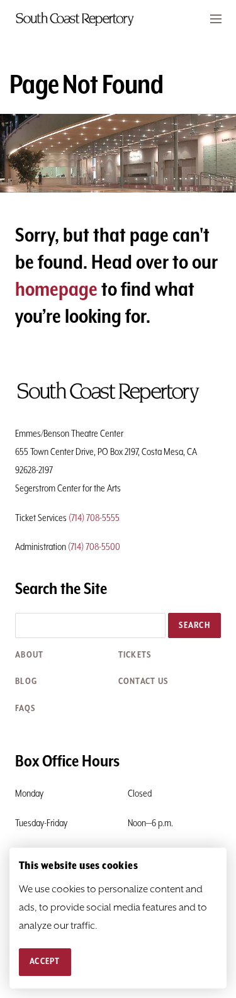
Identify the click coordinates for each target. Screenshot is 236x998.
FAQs (25, 709)
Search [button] (194, 625)
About (29, 655)
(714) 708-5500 (94, 547)
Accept (45, 961)
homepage (56, 290)
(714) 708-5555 (94, 518)
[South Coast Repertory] (118, 19)
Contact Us (143, 681)
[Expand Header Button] (216, 19)
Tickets (135, 655)
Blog (26, 681)
